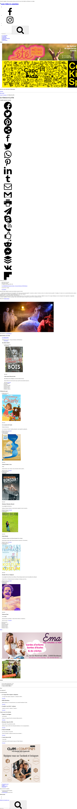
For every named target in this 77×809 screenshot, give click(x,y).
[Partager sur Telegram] (8, 214)
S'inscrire (1, 91)
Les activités (4, 36)
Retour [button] (1, 629)
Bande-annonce (6, 298)
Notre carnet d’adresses (6, 38)
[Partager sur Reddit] (8, 247)
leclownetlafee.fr (9, 333)
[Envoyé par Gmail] (8, 198)
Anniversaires (4, 37)
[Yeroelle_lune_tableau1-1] (27, 331)
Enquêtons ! (4, 39)
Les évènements (4, 35)
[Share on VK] (8, 271)
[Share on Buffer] (8, 263)
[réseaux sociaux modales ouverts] (8, 133)
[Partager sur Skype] (8, 222)
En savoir (9, 382)
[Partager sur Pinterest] (8, 125)
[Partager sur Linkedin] (8, 174)
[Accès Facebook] (10, 15)
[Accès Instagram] (10, 23)
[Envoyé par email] (8, 190)
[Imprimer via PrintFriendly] (8, 206)
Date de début (4, 683)
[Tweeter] (8, 117)
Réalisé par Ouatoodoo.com (4, 800)
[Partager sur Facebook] (8, 109)
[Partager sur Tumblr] (8, 182)
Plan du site (4, 786)
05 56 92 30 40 (4, 792)
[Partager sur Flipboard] (8, 279)
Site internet (4, 289)
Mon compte (2, 93)
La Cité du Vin (5, 337)
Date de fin (4, 684)
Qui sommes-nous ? (5, 784)
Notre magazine (4, 40)
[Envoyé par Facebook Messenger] (8, 255)
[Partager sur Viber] (8, 230)
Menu (1, 42)
